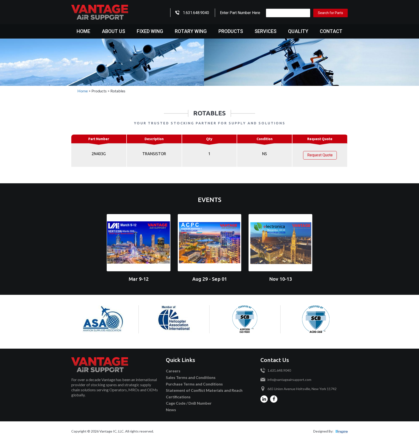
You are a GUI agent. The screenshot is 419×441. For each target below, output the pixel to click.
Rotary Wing (191, 31)
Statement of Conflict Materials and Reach (204, 390)
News (171, 409)
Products (230, 31)
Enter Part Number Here (240, 12)
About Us (113, 31)
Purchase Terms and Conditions (194, 384)
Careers (173, 371)
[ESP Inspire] (342, 431)
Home (83, 31)
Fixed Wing (150, 31)
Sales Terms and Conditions (191, 377)
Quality (298, 31)
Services (265, 31)
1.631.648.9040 (196, 12)
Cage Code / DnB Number (189, 403)
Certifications (178, 396)
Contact (331, 31)
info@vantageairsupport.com (289, 379)
